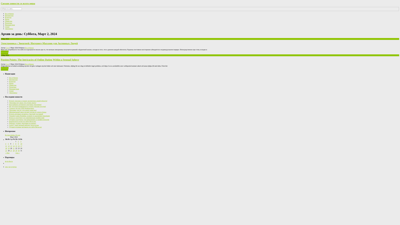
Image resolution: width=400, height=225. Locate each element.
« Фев (7, 153)
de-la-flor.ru (9, 161)
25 (6, 151)
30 (19, 151)
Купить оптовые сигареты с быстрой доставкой (26, 114)
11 (6, 146)
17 (21, 146)
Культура (8, 17)
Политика (8, 23)
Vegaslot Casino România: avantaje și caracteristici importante (29, 116)
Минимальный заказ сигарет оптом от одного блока (27, 112)
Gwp (7, 48)
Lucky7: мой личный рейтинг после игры (24, 125)
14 (14, 146)
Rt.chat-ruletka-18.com (12, 135)
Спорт (7, 27)
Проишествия (10, 25)
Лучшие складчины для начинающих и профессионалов (29, 120)
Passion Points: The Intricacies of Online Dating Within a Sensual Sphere (40, 59)
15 (16, 146)
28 (14, 151)
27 (11, 151)
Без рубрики (9, 14)
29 (16, 151)
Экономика (9, 29)
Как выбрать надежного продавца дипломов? (25, 105)
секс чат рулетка (11, 167)
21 (14, 148)
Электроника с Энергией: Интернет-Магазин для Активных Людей (39, 43)
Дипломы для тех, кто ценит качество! (23, 110)
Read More (4, 53)
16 (19, 146)
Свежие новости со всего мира (18, 3)
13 (11, 146)
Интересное (9, 15)
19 (9, 148)
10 (21, 144)
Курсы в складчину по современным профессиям (26, 118)
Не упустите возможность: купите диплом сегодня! (27, 106)
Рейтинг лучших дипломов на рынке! (22, 123)
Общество (8, 21)
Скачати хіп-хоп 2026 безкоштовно (21, 108)
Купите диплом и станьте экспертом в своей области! (28, 101)
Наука (7, 19)
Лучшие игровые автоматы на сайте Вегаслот (25, 127)
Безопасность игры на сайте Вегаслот (22, 121)
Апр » (17, 153)
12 (9, 146)
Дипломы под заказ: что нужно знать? (22, 103)
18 (6, 148)
